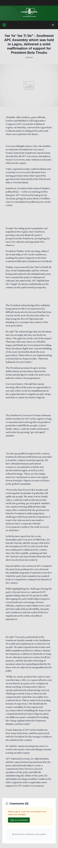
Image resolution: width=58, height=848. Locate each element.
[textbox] (29, 452)
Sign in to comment (18, 820)
